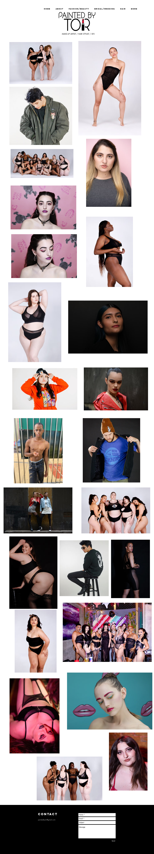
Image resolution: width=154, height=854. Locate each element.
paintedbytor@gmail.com (46, 820)
